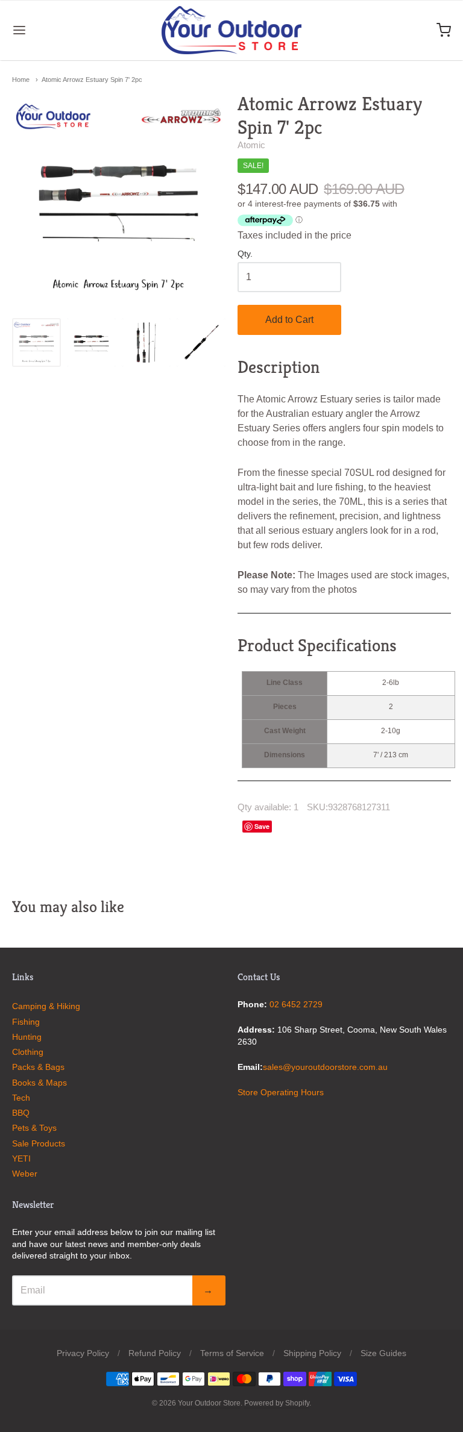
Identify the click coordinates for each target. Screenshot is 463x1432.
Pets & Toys (34, 1128)
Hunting (27, 1037)
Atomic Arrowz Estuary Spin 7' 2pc (92, 79)
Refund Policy (154, 1353)
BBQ (21, 1113)
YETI (21, 1158)
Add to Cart (289, 319)
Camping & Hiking (46, 1006)
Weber (24, 1173)
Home (21, 79)
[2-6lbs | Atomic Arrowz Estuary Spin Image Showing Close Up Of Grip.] (201, 342)
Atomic (251, 145)
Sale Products (38, 1143)
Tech (21, 1097)
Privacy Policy (83, 1353)
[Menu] (56, 30)
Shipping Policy (312, 1353)
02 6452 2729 (296, 1004)
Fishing (26, 1022)
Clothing (27, 1052)
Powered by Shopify (276, 1403)
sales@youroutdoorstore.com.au (325, 1067)
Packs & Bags (38, 1067)
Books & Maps (39, 1082)
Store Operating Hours (281, 1092)
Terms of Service (232, 1353)
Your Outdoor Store (209, 1403)
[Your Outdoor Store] (232, 30)
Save (261, 826)
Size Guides (383, 1353)
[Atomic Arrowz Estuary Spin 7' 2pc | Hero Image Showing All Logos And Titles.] (36, 342)
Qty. (245, 253)
